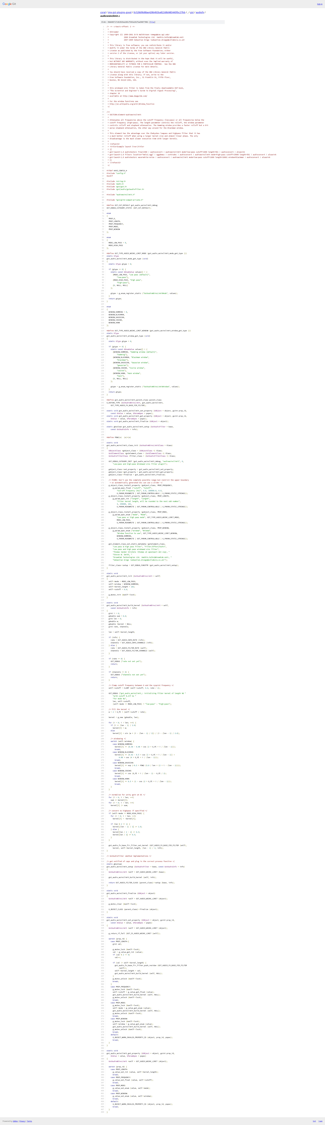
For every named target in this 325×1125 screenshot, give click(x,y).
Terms (29, 1121)
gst (192, 12)
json (320, 1121)
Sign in (319, 4)
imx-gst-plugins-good (119, 12)
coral (103, 12)
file (152, 22)
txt (314, 1121)
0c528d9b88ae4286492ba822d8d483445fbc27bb (159, 12)
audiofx (200, 12)
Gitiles (15, 1121)
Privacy (22, 1121)
